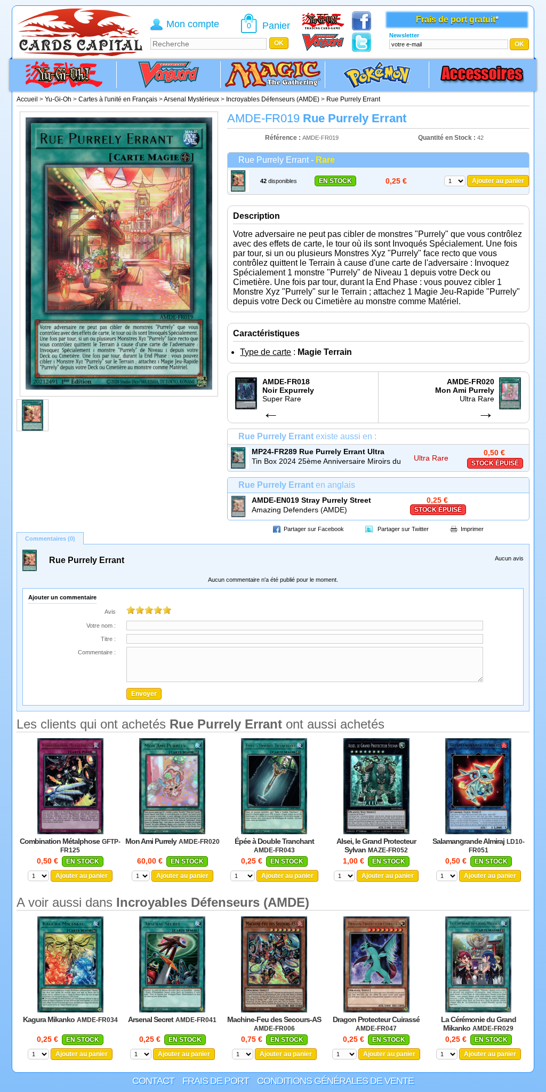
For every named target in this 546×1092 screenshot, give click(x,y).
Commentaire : (97, 652)
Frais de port (215, 1080)
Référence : (283, 137)
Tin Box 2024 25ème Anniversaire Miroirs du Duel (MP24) (326, 461)
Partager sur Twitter (403, 529)
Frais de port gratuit (455, 19)
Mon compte (192, 24)
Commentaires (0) (50, 538)
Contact (153, 1080)
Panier (276, 25)
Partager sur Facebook (314, 529)
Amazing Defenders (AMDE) (299, 509)
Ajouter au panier (498, 181)
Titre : (108, 639)
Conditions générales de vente (335, 1080)
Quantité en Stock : (447, 137)
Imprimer (472, 529)
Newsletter (404, 35)
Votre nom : (101, 625)
